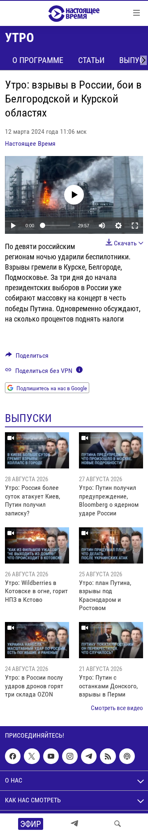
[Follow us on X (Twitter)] (31, 756)
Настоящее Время (30, 143)
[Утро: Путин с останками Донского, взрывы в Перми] (111, 640)
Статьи (91, 60)
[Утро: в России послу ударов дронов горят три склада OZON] (37, 640)
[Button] (27, 357)
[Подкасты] (127, 756)
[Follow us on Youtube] (51, 756)
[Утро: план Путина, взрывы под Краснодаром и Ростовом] (111, 545)
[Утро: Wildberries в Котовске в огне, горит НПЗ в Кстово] (37, 545)
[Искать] (117, 823)
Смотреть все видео (117, 708)
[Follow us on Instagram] (70, 756)
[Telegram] (74, 823)
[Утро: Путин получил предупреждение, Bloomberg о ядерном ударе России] (111, 450)
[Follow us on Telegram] (89, 756)
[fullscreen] (135, 225)
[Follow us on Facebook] (13, 756)
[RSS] (108, 756)
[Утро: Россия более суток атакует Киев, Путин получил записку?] (37, 450)
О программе (37, 60)
